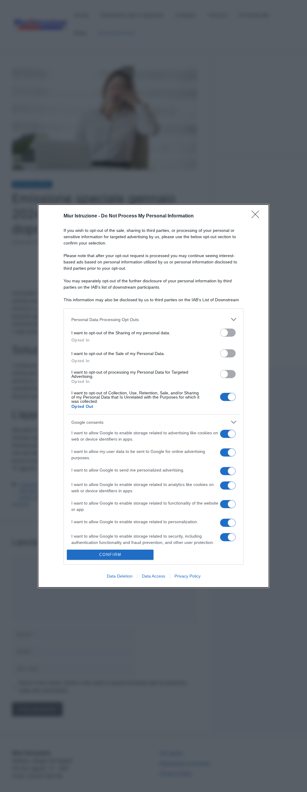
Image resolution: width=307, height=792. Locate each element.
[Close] (257, 216)
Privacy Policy (187, 576)
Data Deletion (120, 576)
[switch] (228, 333)
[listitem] (153, 319)
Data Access (153, 576)
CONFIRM (110, 554)
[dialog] (153, 396)
